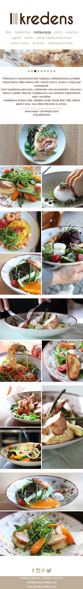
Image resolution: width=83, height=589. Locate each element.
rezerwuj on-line (60, 43)
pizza (58, 32)
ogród (16, 38)
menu (28, 38)
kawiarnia (22, 32)
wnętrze (72, 32)
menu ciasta (19, 43)
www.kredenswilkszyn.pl (41, 586)
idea (8, 32)
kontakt (38, 43)
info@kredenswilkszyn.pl (41, 582)
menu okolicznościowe (54, 38)
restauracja (42, 32)
